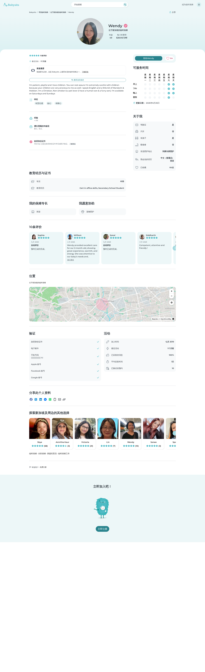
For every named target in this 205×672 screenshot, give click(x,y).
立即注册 (102, 528)
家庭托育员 (52, 453)
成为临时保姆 (187, 4)
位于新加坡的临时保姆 (118, 30)
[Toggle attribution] (173, 319)
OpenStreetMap (166, 319)
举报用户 (34, 467)
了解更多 (85, 72)
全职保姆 (42, 453)
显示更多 (70, 260)
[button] (46, 248)
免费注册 (43, 467)
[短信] (55, 399)
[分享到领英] (40, 399)
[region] (102, 304)
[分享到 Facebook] (31, 399)
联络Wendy (148, 58)
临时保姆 (33, 453)
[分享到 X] (36, 399)
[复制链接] (64, 399)
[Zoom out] (171, 296)
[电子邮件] (59, 399)
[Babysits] (11, 4)
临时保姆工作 (64, 453)
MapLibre (155, 319)
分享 (173, 12)
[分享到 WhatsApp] (50, 399)
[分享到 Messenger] (45, 399)
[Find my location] (171, 302)
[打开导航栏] (199, 4)
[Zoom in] (171, 291)
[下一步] (175, 248)
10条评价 (43, 56)
